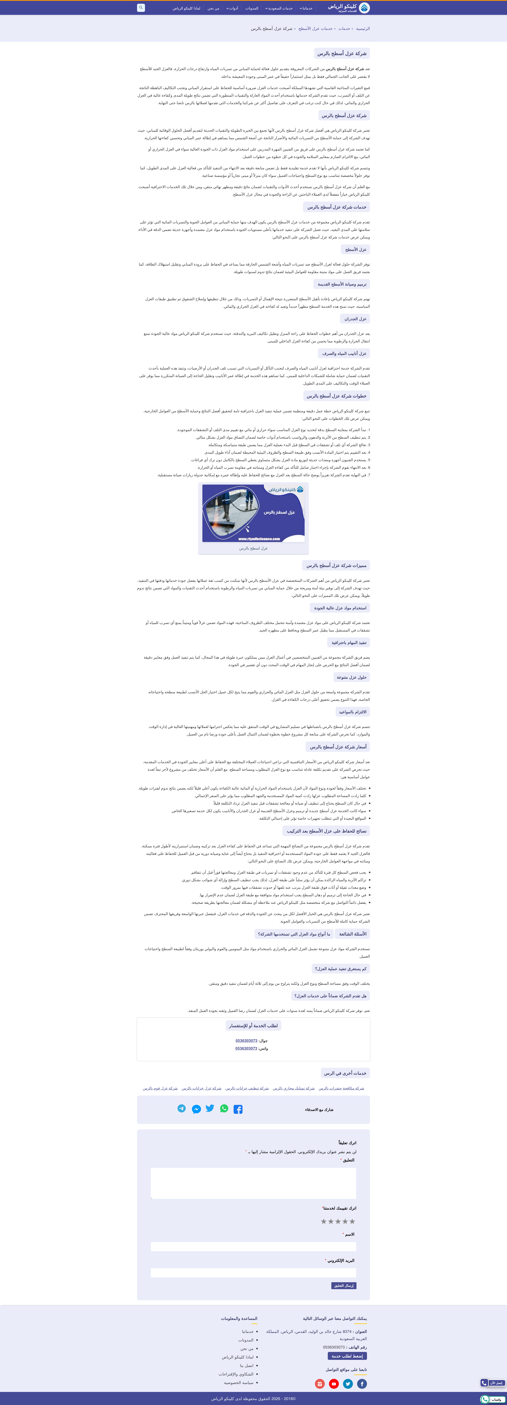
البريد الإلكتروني (340, 1260)
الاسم (348, 1234)
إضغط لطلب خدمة (347, 1356)
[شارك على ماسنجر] (196, 1110)
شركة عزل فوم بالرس (160, 1088)
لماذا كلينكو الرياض (186, 7)
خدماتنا (308, 7)
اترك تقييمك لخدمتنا (339, 1208)
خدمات (344, 28)
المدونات (251, 7)
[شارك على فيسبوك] (238, 1110)
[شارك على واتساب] (224, 1109)
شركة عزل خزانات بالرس (201, 1088)
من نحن (213, 7)
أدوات (233, 7)
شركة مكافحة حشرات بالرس (341, 1088)
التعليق (347, 1160)
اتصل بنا (247, 1365)
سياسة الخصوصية (239, 1382)
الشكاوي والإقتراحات (236, 1374)
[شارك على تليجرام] (182, 1109)
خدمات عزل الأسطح (315, 28)
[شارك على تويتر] (209, 1109)
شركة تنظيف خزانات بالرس (247, 1088)
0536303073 (246, 1040)
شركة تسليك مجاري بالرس (294, 1088)
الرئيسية (363, 28)
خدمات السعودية (280, 7)
